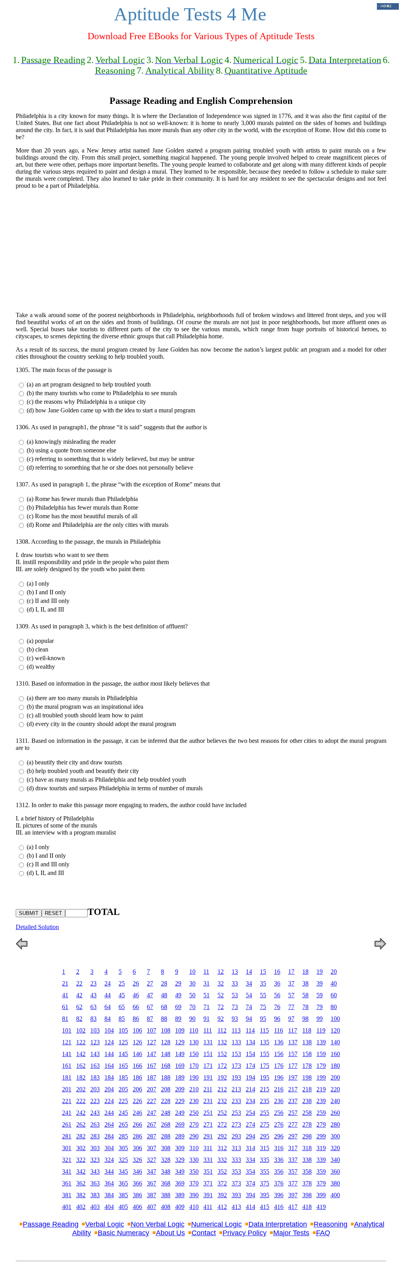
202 (81, 1089)
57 (291, 995)
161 (66, 1065)
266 (137, 1124)
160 (335, 1054)
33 (235, 983)
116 (278, 1030)
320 (335, 1148)
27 (150, 983)
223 (95, 1101)
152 (222, 1054)
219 (321, 1089)
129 (180, 1042)
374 (250, 1183)
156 (278, 1054)
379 (321, 1183)
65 (122, 1007)
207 (151, 1089)
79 (319, 1007)
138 (307, 1042)
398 (307, 1195)
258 (307, 1112)
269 (180, 1124)
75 (263, 1007)
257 (293, 1112)
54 (249, 995)
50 (192, 995)
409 (180, 1206)
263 (95, 1124)
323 (95, 1159)
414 (250, 1206)
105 (123, 1030)
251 (208, 1112)
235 (264, 1101)
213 (236, 1089)
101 (66, 1030)
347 (151, 1171)
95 (263, 1018)
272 (222, 1124)
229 (180, 1101)
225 (123, 1101)
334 (250, 1159)
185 (123, 1077)
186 (137, 1077)
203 (95, 1089)
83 (93, 1018)
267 (151, 1124)
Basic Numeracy (123, 1233)
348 (165, 1171)
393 (236, 1195)
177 (293, 1065)
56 (277, 995)
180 (335, 1065)
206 (137, 1089)
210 (194, 1089)
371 (208, 1183)
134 (250, 1042)
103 (95, 1030)
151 (208, 1054)
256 (278, 1112)
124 (109, 1042)
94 (249, 1018)
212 (222, 1089)
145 (123, 1054)
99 (319, 1018)
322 (81, 1159)
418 (307, 1206)
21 (65, 983)
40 (334, 983)
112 (222, 1030)
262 (81, 1124)
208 (165, 1089)
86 (136, 1018)
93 (235, 1018)
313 (236, 1148)
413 (236, 1206)
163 (95, 1065)
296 (278, 1136)
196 (278, 1077)
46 (136, 995)
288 (165, 1136)
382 (81, 1195)
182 (81, 1077)
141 (66, 1054)
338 (307, 1159)
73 (235, 1007)
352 (222, 1171)
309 (180, 1148)
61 (65, 1007)
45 (122, 995)
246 (137, 1112)
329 (180, 1159)
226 (137, 1101)
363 (95, 1183)
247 (151, 1112)
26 (136, 983)
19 (319, 971)
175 (264, 1065)
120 (335, 1030)
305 (123, 1148)
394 (250, 1195)
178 (307, 1065)
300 (335, 1136)
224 (109, 1101)
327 (151, 1159)
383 (95, 1195)
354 (250, 1171)
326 (137, 1159)
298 (307, 1136)
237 (293, 1101)
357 (293, 1171)
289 (180, 1136)
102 (81, 1030)
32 (220, 983)
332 (222, 1159)
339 (321, 1159)
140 (335, 1042)
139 (321, 1042)
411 (207, 1206)
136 (278, 1042)
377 (293, 1183)
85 (122, 1018)
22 (79, 983)
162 (81, 1065)
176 (278, 1065)
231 (208, 1101)
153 (236, 1054)
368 (165, 1183)
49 (178, 995)
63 (93, 1007)
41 (65, 995)
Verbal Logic (104, 1224)
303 (95, 1148)
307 (151, 1148)
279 (321, 1124)
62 (79, 1007)
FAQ (323, 1233)
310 (194, 1148)
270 (194, 1124)
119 (320, 1030)
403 (95, 1206)
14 (249, 971)
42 (79, 995)
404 (109, 1206)
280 (335, 1124)
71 (206, 1007)
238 (307, 1101)
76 (277, 1007)
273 (236, 1124)
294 (250, 1136)
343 (95, 1171)
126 (137, 1042)
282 (81, 1136)
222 (81, 1101)
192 (222, 1077)
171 (208, 1065)
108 (165, 1030)
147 (151, 1054)
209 (180, 1089)
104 (109, 1030)
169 (180, 1065)
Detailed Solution (37, 927)
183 (95, 1077)
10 (192, 971)
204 (109, 1089)
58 (305, 995)
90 (192, 1018)
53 (235, 995)
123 (95, 1042)
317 (293, 1148)
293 (236, 1136)
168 (165, 1065)
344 (109, 1171)
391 (208, 1195)
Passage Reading (51, 1224)
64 (107, 1007)
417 (293, 1206)
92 (220, 1018)
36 (277, 983)
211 (207, 1089)
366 (137, 1183)
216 (278, 1089)
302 (81, 1148)
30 (192, 983)
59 (319, 995)
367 (151, 1183)
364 (109, 1183)
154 (250, 1054)
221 (66, 1101)
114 (250, 1030)
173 (236, 1065)
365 (123, 1183)
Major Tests (291, 1233)
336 (278, 1159)
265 (123, 1124)
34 (249, 983)
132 (222, 1042)
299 (321, 1136)
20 (334, 971)
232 (222, 1101)
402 (81, 1206)
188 (165, 1077)
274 (250, 1124)
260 (335, 1112)
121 (66, 1042)
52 (220, 995)
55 (263, 995)
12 (220, 971)
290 (194, 1136)
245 (123, 1112)
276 (278, 1124)
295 (264, 1136)
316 (278, 1148)
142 (81, 1054)
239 (321, 1101)
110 (193, 1030)
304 (109, 1148)
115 (264, 1030)
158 (307, 1054)
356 (278, 1171)
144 (109, 1054)
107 (151, 1030)
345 (123, 1171)
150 (194, 1054)
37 (291, 983)
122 (81, 1042)
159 (321, 1054)
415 (264, 1206)
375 (264, 1183)
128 (165, 1042)
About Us (170, 1233)
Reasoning (330, 1224)
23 (93, 983)
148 (165, 1054)
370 (194, 1183)
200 (335, 1077)
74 (249, 1007)
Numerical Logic (216, 1224)
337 (293, 1159)
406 (137, 1206)
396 (278, 1195)
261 (66, 1124)
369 (180, 1183)
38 (305, 983)
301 (66, 1148)
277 (293, 1124)
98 (305, 1018)
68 (164, 1007)
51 (206, 995)
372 (222, 1183)
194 (250, 1077)
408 (165, 1206)
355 (264, 1171)
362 (81, 1183)
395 (264, 1195)
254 (250, 1112)
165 (123, 1065)
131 (208, 1042)
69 (178, 1007)
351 (208, 1171)
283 (95, 1136)
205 (123, 1089)
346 (137, 1171)
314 (250, 1148)
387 (151, 1195)
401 (66, 1206)
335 (264, 1159)
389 (180, 1195)
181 (66, 1077)
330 (194, 1159)
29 (178, 983)
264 (109, 1124)
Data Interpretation (278, 1224)
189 (180, 1077)
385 (123, 1195)
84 (107, 1018)
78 (305, 1007)
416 (278, 1206)
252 (222, 1112)
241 (66, 1112)
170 (194, 1065)
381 (66, 1195)
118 (306, 1030)
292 (222, 1136)
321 (66, 1159)
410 (194, 1206)
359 (321, 1171)
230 (194, 1101)
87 (150, 1018)
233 (236, 1101)
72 (220, 1007)
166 (137, 1065)
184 (109, 1077)
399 (321, 1195)
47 (150, 995)
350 (194, 1171)
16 (277, 971)
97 (291, 1018)
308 (165, 1148)
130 (194, 1042)
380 (335, 1183)
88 (164, 1018)
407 (151, 1206)
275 (264, 1124)
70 (192, 1007)
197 (293, 1077)
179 (321, 1065)
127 (151, 1042)
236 (278, 1101)
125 (123, 1042)
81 (65, 1018)
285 (123, 1136)
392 (222, 1195)
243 (95, 1112)
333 (236, 1159)
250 (194, 1112)
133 (236, 1042)
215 (264, 1089)
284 (109, 1136)
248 (165, 1112)
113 (236, 1030)
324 (109, 1159)
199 (321, 1077)
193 (236, 1077)
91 (206, 1018)
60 (334, 995)
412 (222, 1206)
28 (164, 983)
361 (66, 1183)
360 (335, 1171)
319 (321, 1148)
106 (137, 1030)
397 (293, 1195)
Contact (204, 1233)
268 (165, 1124)
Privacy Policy (245, 1233)
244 (109, 1112)
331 (208, 1159)
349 (180, 1171)
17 (291, 971)
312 (222, 1148)
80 (334, 1007)
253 (236, 1112)
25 (122, 983)
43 (93, 995)
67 (150, 1007)
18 (305, 971)
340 (335, 1159)
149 (180, 1054)
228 (165, 1101)
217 (293, 1089)
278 (307, 1124)
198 (307, 1077)
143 (95, 1054)
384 (109, 1195)
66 (136, 1007)
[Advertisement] (201, 250)
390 (194, 1195)
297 (293, 1136)
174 (250, 1065)
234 (250, 1101)
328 (165, 1159)
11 (206, 971)
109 (180, 1030)
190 (194, 1077)
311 (207, 1148)
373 (236, 1183)
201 (66, 1089)
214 (250, 1089)
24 (107, 983)
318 (307, 1148)
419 (321, 1206)
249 (180, 1112)
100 (335, 1018)
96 (277, 1018)
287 (151, 1136)
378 (307, 1183)
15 (263, 971)
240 (335, 1101)
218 (307, 1089)
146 (137, 1054)
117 (292, 1030)
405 (123, 1206)
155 (264, 1054)
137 (293, 1042)
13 (235, 971)
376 (278, 1183)
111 (207, 1030)
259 (321, 1112)
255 (264, 1112)
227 (151, 1101)
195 (264, 1077)
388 (165, 1195)
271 (208, 1124)
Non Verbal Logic (158, 1224)
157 (293, 1054)
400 (335, 1195)
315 (264, 1148)
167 (151, 1065)
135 (264, 1042)
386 (137, 1195)
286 (137, 1136)
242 (81, 1112)
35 (263, 983)
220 (335, 1089)
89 (178, 1018)
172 (222, 1065)
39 (319, 983)
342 (81, 1171)
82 (79, 1018)
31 (206, 983)
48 (164, 995)
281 (66, 1136)
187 (151, 1077)
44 (107, 995)
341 (66, 1171)
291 (208, 1136)
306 (137, 1148)
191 (208, 1077)
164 (109, 1065)
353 (236, 1171)
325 (123, 1159)
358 (307, 1171)
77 (291, 1007)
